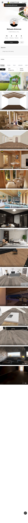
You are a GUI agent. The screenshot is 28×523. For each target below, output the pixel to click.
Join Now (24, 2)
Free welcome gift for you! (11, 5)
